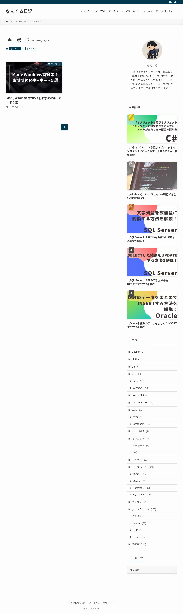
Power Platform (142, 395)
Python (139, 537)
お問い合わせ (78, 603)
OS (136, 373)
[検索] (175, 2)
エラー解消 (140, 431)
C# (137, 516)
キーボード (141, 445)
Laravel (139, 523)
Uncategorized (142, 402)
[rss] (170, 2)
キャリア (139, 459)
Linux (138, 381)
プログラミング (144, 509)
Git (135, 366)
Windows (140, 388)
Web (137, 410)
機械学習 (139, 544)
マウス (138, 452)
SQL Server (142, 494)
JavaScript (141, 424)
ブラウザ (139, 501)
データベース (143, 467)
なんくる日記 (19, 11)
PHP (137, 530)
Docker (138, 351)
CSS (137, 417)
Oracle (139, 481)
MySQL (139, 474)
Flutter (137, 359)
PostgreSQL (142, 488)
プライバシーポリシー (100, 603)
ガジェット (15, 49)
